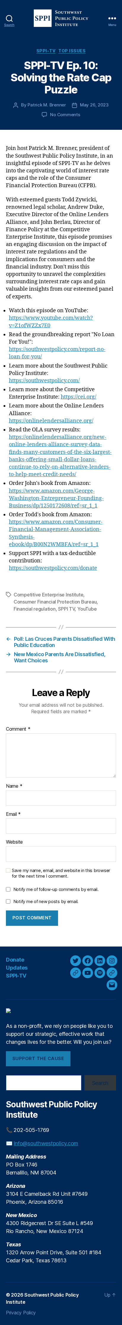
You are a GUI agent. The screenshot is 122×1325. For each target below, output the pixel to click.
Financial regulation (35, 609)
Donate (15, 960)
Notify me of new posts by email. (45, 901)
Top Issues (72, 50)
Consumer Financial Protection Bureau (55, 602)
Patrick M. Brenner (47, 105)
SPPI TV (66, 609)
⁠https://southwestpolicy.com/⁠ (44, 380)
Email (13, 814)
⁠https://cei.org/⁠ (78, 397)
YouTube (87, 609)
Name (14, 786)
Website (14, 842)
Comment (18, 729)
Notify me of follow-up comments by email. (56, 889)
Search (100, 1083)
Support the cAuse (38, 1058)
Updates (17, 968)
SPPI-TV (46, 50)
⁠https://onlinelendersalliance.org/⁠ (51, 421)
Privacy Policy (21, 1313)
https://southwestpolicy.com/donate (53, 568)
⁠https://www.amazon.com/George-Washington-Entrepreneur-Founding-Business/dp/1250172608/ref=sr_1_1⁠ (56, 498)
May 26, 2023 (94, 105)
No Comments (65, 114)
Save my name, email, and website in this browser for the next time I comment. (61, 873)
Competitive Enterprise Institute (48, 595)
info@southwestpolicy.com (46, 1143)
